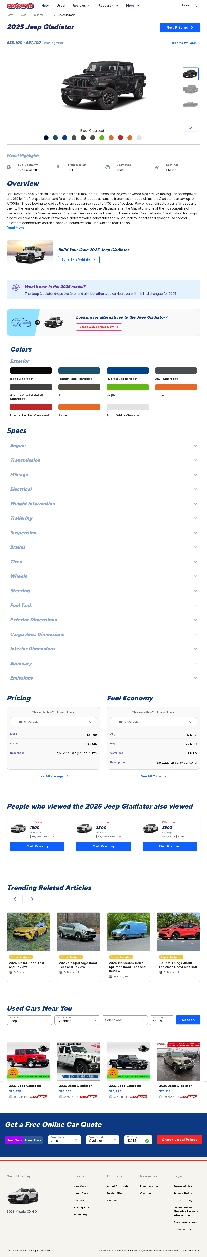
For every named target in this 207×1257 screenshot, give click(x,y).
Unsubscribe (182, 1229)
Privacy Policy (183, 1193)
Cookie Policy (182, 1200)
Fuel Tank (21, 605)
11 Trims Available (184, 43)
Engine (18, 445)
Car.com (146, 1193)
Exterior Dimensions (33, 620)
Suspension (23, 533)
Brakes (17, 547)
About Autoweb (117, 1186)
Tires (16, 562)
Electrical (20, 489)
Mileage (19, 474)
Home (10, 15)
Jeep (23, 15)
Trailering (21, 518)
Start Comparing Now (96, 327)
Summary (21, 663)
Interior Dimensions (32, 649)
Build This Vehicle (76, 259)
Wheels (18, 576)
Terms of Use (182, 1186)
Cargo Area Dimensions (37, 634)
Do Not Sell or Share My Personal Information (186, 1211)
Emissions (21, 678)
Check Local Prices (180, 1139)
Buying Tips (82, 1207)
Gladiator (39, 15)
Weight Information (32, 504)
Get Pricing (177, 27)
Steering (20, 591)
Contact (112, 1200)
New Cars (14, 1140)
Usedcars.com (150, 1186)
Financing (80, 1214)
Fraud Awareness (185, 1222)
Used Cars (33, 1140)
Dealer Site (114, 1193)
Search (188, 1020)
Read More (15, 227)
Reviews (79, 1200)
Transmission (25, 460)
